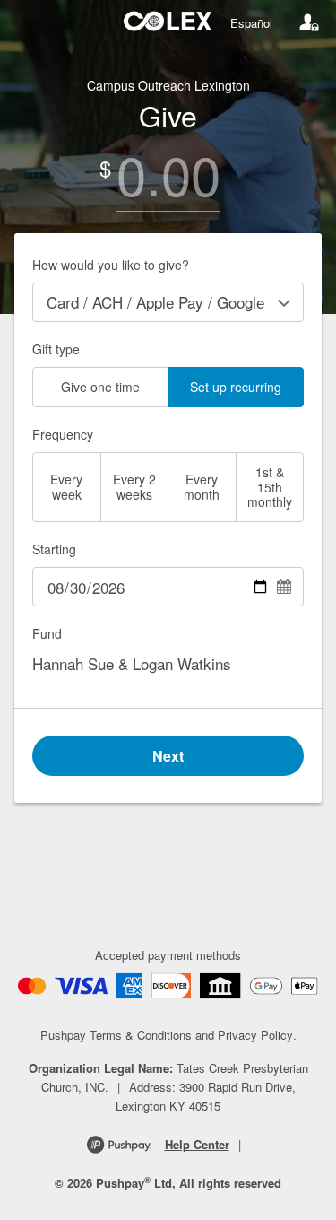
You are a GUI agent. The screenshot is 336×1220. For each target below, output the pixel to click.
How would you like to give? (110, 265)
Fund (47, 633)
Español (251, 22)
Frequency (62, 434)
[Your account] (309, 22)
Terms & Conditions (141, 1034)
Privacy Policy (255, 1034)
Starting (54, 549)
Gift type (56, 349)
